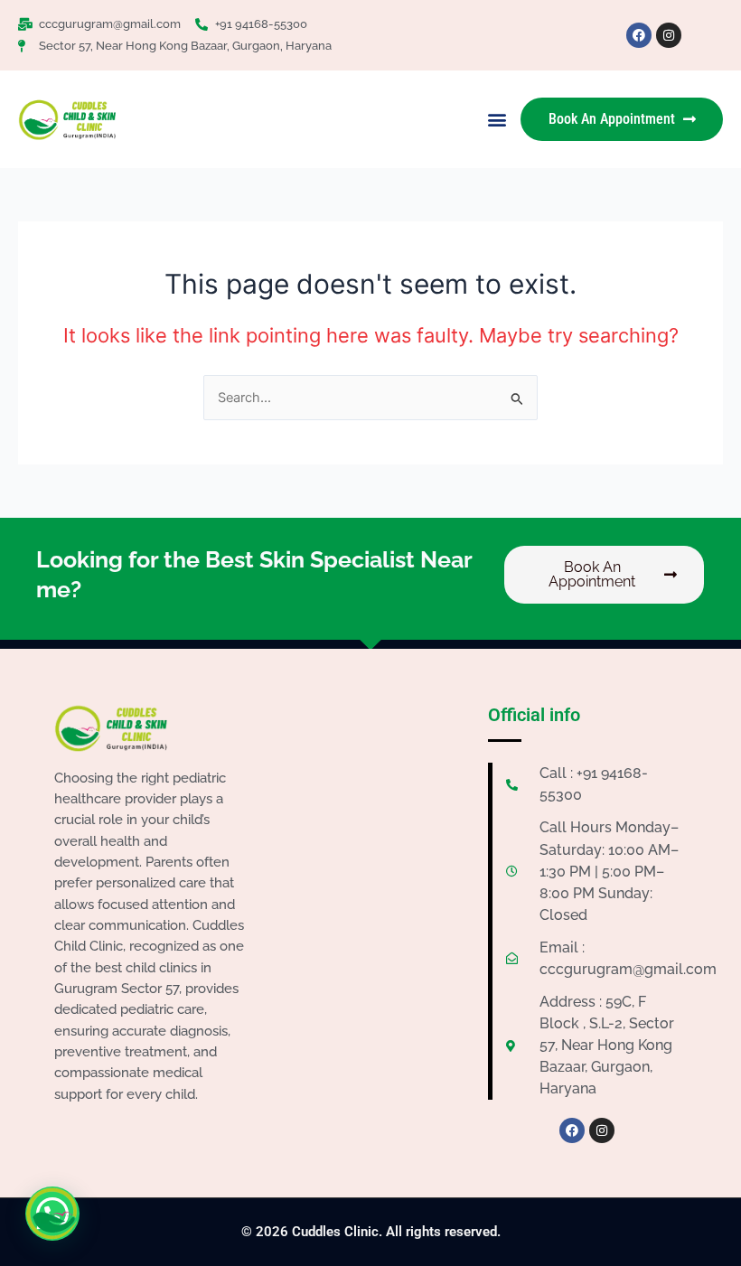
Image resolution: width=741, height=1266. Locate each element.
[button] (496, 120)
